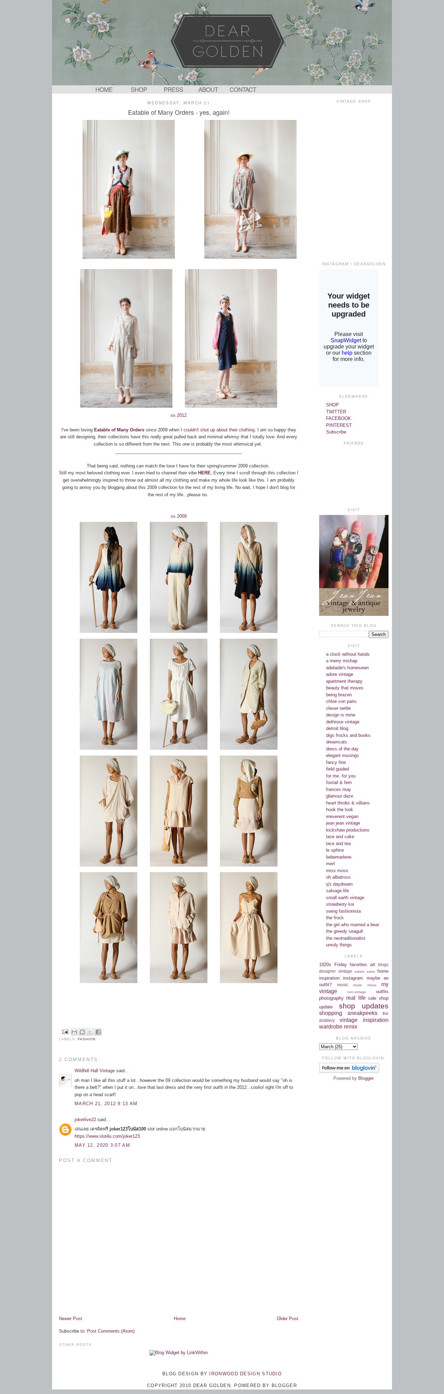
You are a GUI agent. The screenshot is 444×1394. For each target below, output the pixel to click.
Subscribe (336, 431)
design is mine (340, 714)
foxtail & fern (339, 782)
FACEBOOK (338, 418)
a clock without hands (348, 654)
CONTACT (243, 89)
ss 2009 (179, 516)
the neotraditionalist (345, 938)
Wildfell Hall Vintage (95, 1070)
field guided (337, 769)
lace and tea (338, 843)
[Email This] (74, 1032)
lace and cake (340, 836)
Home (180, 1318)
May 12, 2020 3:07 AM (102, 1145)
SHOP (139, 89)
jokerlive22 (85, 1119)
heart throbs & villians (348, 803)
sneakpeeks (362, 1013)
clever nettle (338, 708)
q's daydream (339, 884)
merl (330, 863)
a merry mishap (341, 660)
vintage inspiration (364, 1020)
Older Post (287, 1318)
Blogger (365, 1078)
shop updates (364, 1006)
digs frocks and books (348, 735)
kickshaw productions (347, 830)
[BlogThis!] (82, 1032)
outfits (382, 991)
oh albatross (338, 877)
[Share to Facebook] (98, 1032)
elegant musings (342, 755)
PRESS (173, 89)
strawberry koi (340, 904)
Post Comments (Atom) (111, 1331)
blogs (383, 964)
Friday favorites (350, 964)
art (372, 964)
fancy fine (336, 762)
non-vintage (356, 992)
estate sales (365, 971)
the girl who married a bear (352, 924)
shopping (330, 1013)
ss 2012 (179, 415)
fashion (86, 1039)
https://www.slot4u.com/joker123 (107, 1136)
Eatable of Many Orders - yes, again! (179, 112)
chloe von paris (341, 701)
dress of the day (342, 748)
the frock (335, 917)
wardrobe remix (338, 1027)
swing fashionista (343, 911)
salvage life (337, 890)
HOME (104, 89)
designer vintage (335, 971)
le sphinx (335, 850)
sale (372, 998)
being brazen (339, 694)
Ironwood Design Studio (245, 1373)
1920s (325, 964)
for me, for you (341, 775)
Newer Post (70, 1318)
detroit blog (337, 728)
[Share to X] (90, 1032)
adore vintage (339, 674)
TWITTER (336, 411)
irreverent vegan (342, 816)
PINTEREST (339, 425)
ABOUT (208, 89)
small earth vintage (345, 897)
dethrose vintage (342, 721)
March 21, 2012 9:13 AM (106, 1103)
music (342, 984)
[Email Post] (65, 1031)
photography (331, 998)
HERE (204, 472)
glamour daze (339, 796)
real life (355, 998)
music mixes (364, 985)
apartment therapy (344, 681)
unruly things (339, 944)
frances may (338, 789)
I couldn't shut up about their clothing (217, 429)
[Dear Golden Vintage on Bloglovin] (349, 1071)
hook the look (339, 809)
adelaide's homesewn (347, 667)
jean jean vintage (343, 823)
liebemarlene (338, 857)
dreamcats (336, 742)
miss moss (337, 870)
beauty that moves (345, 687)
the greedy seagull (344, 931)
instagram (353, 978)
